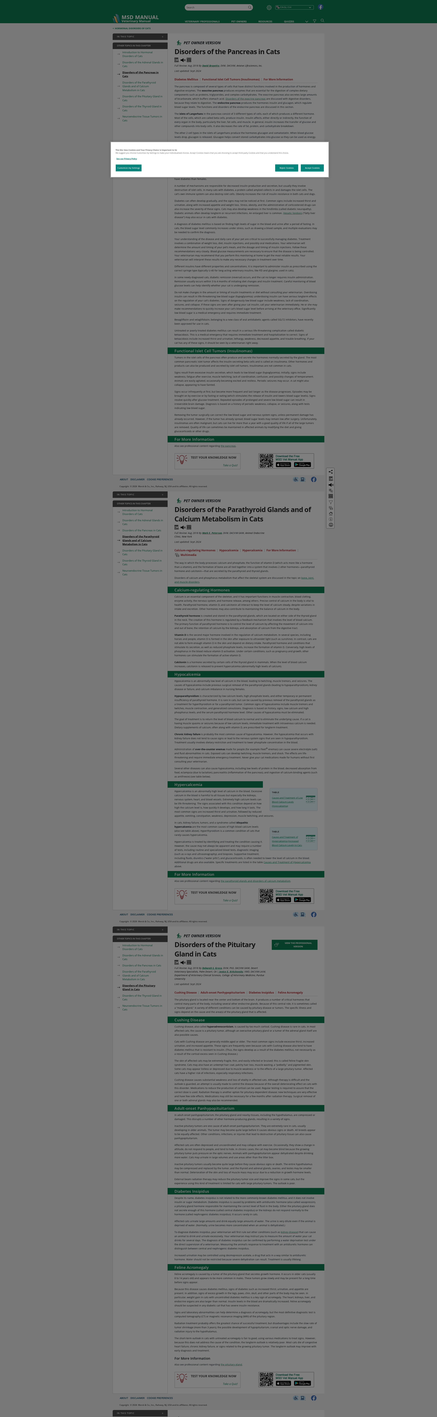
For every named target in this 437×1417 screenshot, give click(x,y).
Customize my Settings (128, 168)
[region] (219, 160)
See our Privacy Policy (126, 158)
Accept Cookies (312, 168)
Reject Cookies (287, 168)
